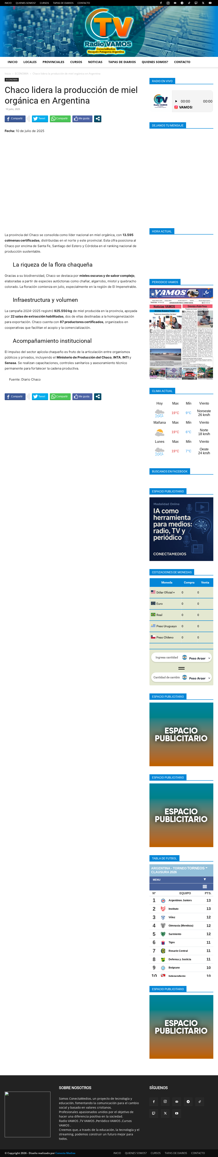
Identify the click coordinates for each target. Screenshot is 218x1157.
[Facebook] (161, 3)
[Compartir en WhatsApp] (60, 118)
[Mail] (175, 3)
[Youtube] (210, 3)
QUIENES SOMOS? (26, 2)
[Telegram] (182, 3)
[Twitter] (203, 3)
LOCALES (30, 62)
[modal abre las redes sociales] (97, 118)
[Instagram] (168, 3)
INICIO (8, 2)
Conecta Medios (65, 1153)
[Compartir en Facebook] (15, 118)
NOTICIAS (95, 62)
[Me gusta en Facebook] (82, 118)
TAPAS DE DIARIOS (63, 2)
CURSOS (44, 2)
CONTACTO (83, 2)
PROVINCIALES (53, 62)
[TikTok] (189, 3)
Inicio (8, 73)
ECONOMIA (22, 73)
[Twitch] (196, 3)
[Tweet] (40, 118)
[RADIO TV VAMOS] (109, 31)
